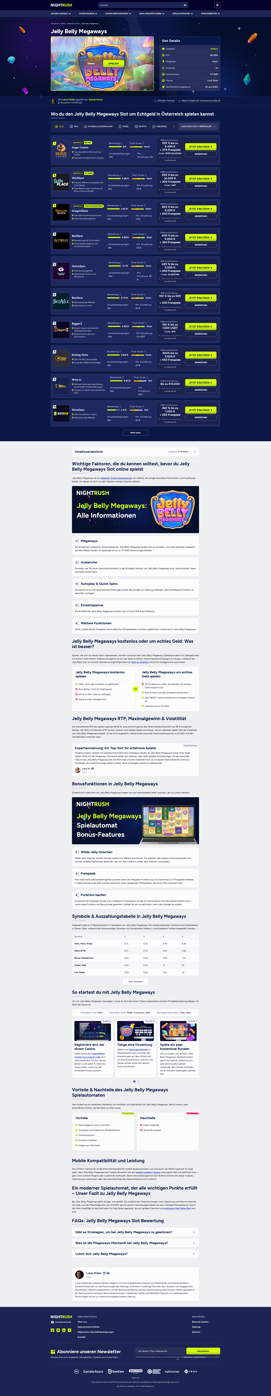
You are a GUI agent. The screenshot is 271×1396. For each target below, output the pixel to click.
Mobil (126, 126)
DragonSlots (80, 211)
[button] (134, 1081)
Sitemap (196, 1327)
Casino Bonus (86, 13)
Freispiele (162, 126)
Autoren (196, 1332)
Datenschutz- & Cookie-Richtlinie (194, 1357)
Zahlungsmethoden (150, 13)
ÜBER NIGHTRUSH (87, 1316)
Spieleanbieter (209, 13)
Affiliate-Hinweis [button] (166, 100)
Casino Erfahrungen (116, 13)
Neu (76, 126)
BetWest (77, 236)
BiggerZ (77, 323)
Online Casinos (59, 13)
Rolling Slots (80, 355)
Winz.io (76, 379)
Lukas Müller (68, 99)
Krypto (143, 126)
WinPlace (78, 178)
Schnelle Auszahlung (100, 126)
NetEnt (214, 48)
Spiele (63, 24)
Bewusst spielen (200, 1321)
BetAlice (77, 297)
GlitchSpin (78, 266)
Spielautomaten (181, 13)
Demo (91, 63)
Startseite (55, 24)
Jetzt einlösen (199, 146)
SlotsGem (78, 410)
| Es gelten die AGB (170, 160)
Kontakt (82, 1337)
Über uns (82, 1321)
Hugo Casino (80, 147)
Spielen (113, 63)
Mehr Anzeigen (136, 981)
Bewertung (201, 154)
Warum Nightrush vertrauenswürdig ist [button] (201, 100)
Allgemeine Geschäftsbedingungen (96, 1332)
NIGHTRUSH (198, 1316)
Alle (61, 126)
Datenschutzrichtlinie (89, 1327)
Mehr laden (135, 433)
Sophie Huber (96, 99)
